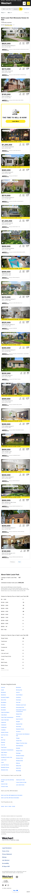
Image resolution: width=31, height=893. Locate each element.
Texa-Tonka (18, 726)
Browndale (3, 709)
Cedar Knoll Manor (5, 712)
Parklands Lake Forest (21, 705)
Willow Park (18, 765)
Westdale (18, 748)
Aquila (2, 690)
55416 (6, 806)
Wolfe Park (18, 768)
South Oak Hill (19, 719)
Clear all (26, 12)
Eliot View (3, 740)
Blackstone (3, 694)
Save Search (26, 9)
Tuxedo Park (18, 740)
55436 (13, 806)
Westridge (18, 753)
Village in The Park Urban (21, 743)
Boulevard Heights (5, 697)
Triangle (17, 738)
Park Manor (18, 700)
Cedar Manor (4, 715)
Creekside (3, 729)
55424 (9, 806)
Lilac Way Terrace (5, 765)
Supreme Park (19, 724)
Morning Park (19, 690)
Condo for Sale (4, 786)
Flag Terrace (3, 747)
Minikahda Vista (4, 770)
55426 (2, 806)
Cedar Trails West (5, 720)
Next (19, 562)
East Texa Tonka (4, 735)
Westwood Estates (20, 755)
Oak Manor (18, 697)
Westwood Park (19, 760)
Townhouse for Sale (20, 779)
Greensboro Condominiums (7, 750)
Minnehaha (18, 687)
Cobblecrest (3, 727)
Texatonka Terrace (20, 729)
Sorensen (18, 716)
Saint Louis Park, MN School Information (10, 797)
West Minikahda (19, 745)
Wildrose (18, 763)
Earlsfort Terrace (4, 732)
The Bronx (18, 731)
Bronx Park (3, 700)
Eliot (2, 737)
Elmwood (3, 742)
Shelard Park (19, 714)
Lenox (2, 762)
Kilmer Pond (3, 755)
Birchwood (3, 692)
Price (2, 12)
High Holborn (4, 752)
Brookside (3, 705)
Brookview (3, 707)
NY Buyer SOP (6, 866)
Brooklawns (3, 702)
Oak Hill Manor (19, 694)
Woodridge (18, 770)
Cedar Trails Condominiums (7, 717)
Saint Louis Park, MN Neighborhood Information (11, 795)
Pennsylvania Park (20, 707)
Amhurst (3, 687)
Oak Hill (17, 692)
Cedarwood (3, 724)
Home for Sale (4, 784)
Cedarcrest (3, 722)
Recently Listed (8, 24)
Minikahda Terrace (5, 767)
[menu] (28, 3)
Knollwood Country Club (6, 757)
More (9, 12)
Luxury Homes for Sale (21, 782)
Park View (18, 702)
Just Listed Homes (20, 784)
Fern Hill (3, 744)
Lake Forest (3, 759)
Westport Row (19, 750)
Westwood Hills (19, 758)
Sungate (18, 721)
